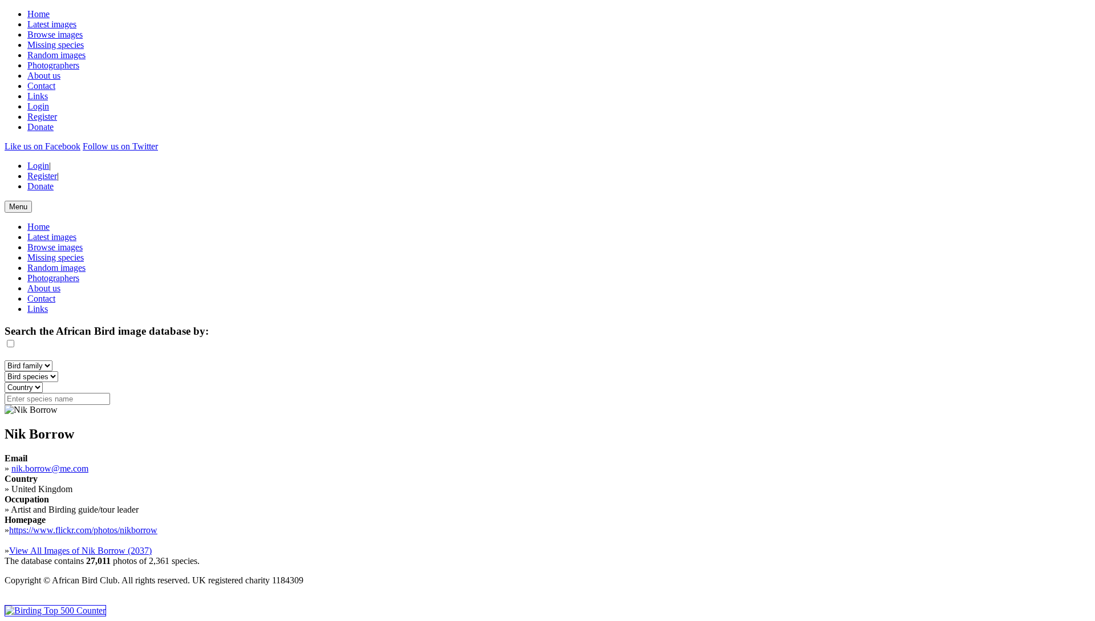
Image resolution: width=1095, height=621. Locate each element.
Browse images (55, 34)
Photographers (53, 65)
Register (42, 116)
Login (38, 106)
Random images (56, 55)
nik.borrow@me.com (49, 468)
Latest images (51, 24)
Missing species (55, 45)
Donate (40, 127)
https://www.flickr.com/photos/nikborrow (83, 530)
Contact (41, 86)
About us (43, 75)
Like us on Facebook (42, 146)
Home (38, 14)
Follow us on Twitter (120, 146)
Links (37, 96)
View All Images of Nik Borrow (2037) (80, 550)
